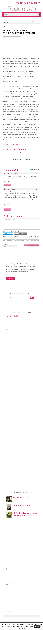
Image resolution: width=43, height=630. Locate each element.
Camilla (8, 173)
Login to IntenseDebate (8, 233)
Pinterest (25, 3)
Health (10, 21)
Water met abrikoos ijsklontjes (29, 153)
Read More (21, 628)
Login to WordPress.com (20, 233)
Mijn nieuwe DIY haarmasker (21, 505)
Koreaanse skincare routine (21, 497)
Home (5, 21)
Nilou (7, 189)
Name (5, 236)
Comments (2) (15, 144)
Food (14, 21)
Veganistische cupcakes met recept (15, 149)
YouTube (35, 3)
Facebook (21, 3)
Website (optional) (33, 236)
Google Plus (32, 3)
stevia (5, 94)
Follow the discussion (38, 169)
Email (17, 236)
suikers (9, 140)
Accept (37, 626)
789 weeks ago (14, 173)
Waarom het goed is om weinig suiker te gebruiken (19, 32)
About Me (10, 278)
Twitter (17, 3)
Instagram (28, 3)
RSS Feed (39, 3)
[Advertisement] (14, 374)
